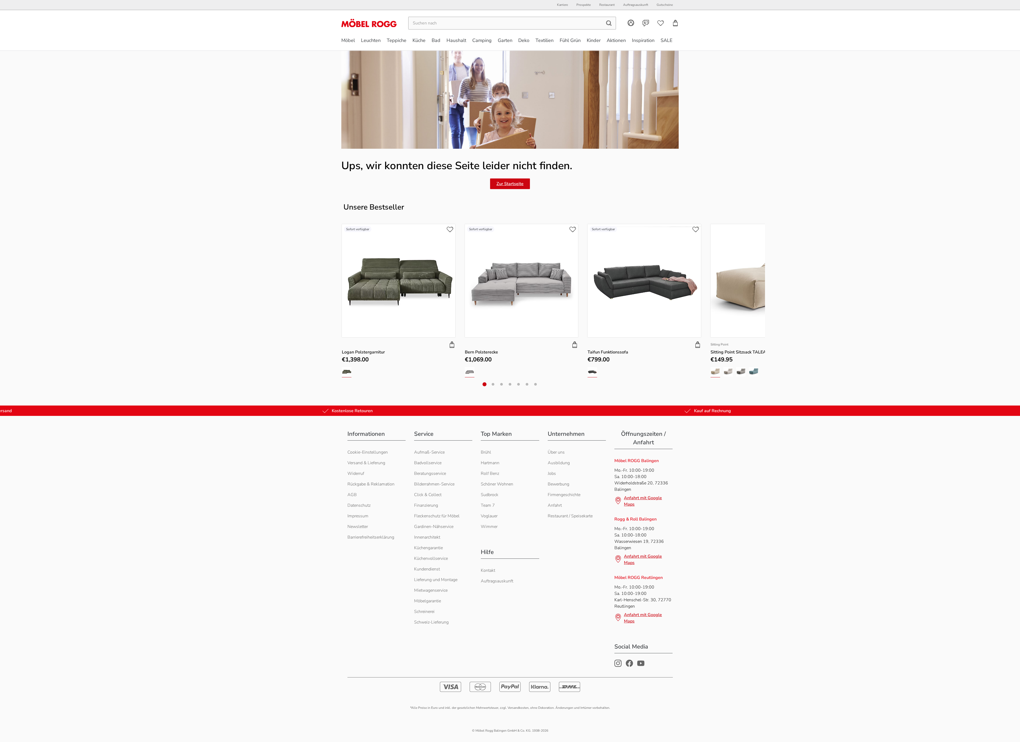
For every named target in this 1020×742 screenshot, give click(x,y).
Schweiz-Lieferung (431, 622)
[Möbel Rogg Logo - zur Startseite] (369, 23)
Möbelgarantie (427, 601)
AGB (352, 495)
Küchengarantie (428, 548)
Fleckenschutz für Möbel (437, 516)
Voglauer (489, 516)
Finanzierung (426, 505)
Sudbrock (489, 495)
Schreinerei (424, 612)
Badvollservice (427, 463)
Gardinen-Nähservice (433, 527)
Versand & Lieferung (366, 463)
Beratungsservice (430, 473)
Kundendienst (427, 569)
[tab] (485, 384)
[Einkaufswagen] (675, 23)
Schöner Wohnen (497, 484)
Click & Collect (427, 495)
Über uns (556, 452)
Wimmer (489, 527)
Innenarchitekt (427, 537)
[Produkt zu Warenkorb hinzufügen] (452, 345)
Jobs (552, 473)
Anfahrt (555, 505)
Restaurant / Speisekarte (570, 516)
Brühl (486, 452)
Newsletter (357, 527)
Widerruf (355, 473)
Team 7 (488, 505)
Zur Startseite (510, 184)
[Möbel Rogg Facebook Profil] (629, 665)
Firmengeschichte (564, 495)
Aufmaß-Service (429, 452)
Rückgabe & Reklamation (370, 484)
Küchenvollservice (431, 558)
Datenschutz (359, 505)
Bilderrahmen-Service (434, 484)
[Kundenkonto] (631, 23)
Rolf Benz (490, 473)
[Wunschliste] (660, 23)
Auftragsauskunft (497, 581)
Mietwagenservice (431, 590)
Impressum (357, 516)
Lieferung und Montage (435, 580)
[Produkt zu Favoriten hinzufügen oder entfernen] (450, 229)
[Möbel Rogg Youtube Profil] (640, 665)
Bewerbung (558, 484)
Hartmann (490, 463)
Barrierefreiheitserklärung (370, 537)
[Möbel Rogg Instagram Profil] (618, 665)
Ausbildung (559, 463)
